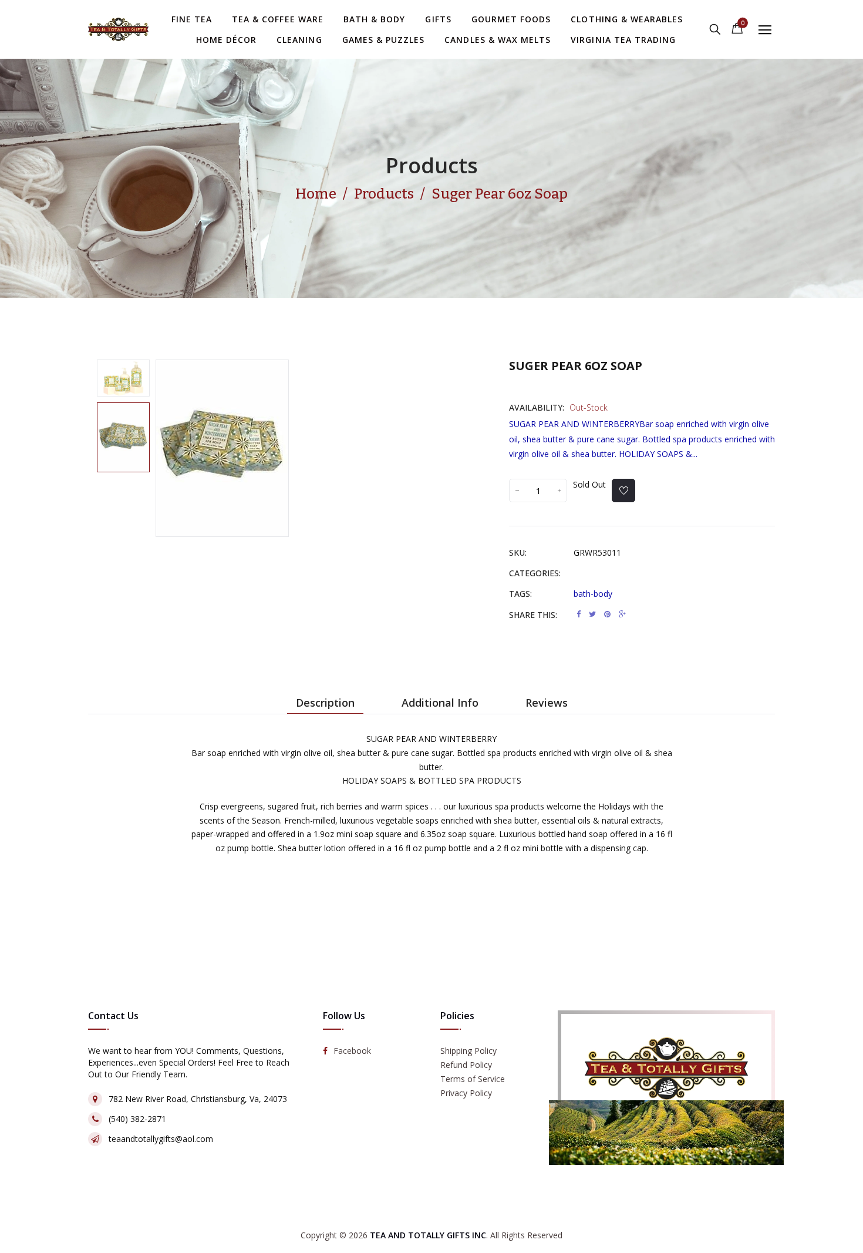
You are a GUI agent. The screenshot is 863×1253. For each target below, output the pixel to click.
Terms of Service (472, 1079)
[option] (123, 378)
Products (432, 165)
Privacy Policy (466, 1093)
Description (325, 702)
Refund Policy (466, 1065)
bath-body (593, 593)
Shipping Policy (468, 1051)
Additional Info (440, 702)
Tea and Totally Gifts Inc (428, 1235)
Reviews (546, 702)
